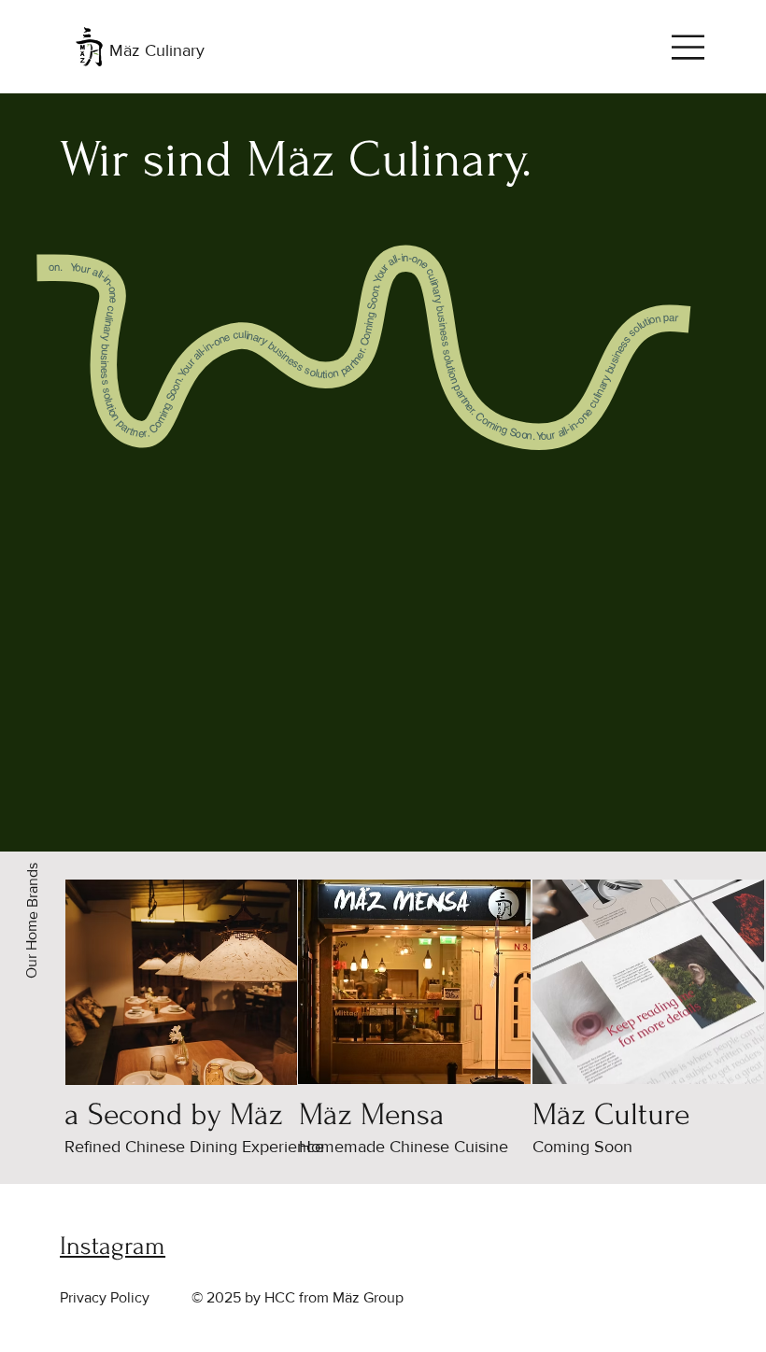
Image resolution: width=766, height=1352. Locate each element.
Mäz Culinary (157, 50)
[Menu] (689, 47)
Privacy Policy (104, 1297)
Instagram (112, 1246)
